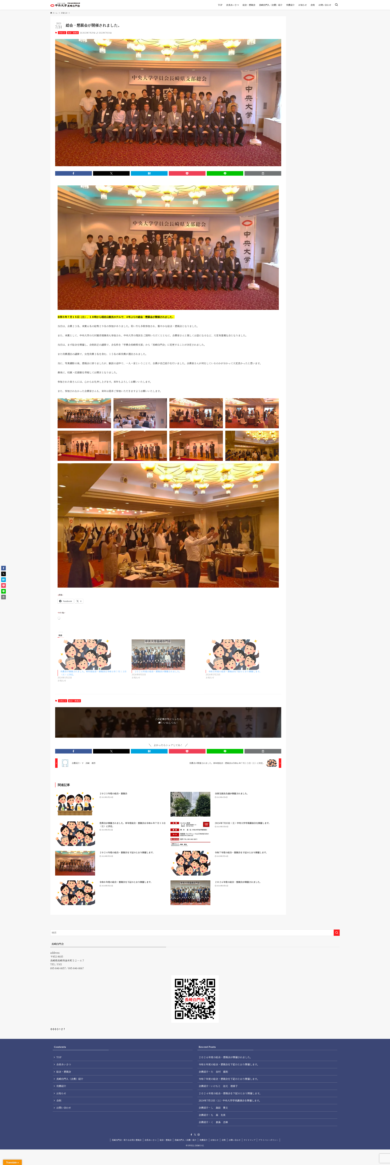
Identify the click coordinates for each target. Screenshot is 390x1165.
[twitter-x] (195, 1134)
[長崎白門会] (65, 4)
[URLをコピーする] (263, 173)
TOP (59, 1057)
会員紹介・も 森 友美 (212, 1115)
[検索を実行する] (337, 932)
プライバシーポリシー (268, 1139)
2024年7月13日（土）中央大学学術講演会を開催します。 (230, 1100)
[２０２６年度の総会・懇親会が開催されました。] (167, 654)
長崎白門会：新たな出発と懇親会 (127, 1139)
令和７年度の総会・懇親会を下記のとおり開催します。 (229, 1079)
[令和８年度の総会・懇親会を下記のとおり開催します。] (241, 654)
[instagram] (198, 1134)
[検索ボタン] (336, 5)
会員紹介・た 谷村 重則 (213, 1071)
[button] (73, 173)
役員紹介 (61, 1086)
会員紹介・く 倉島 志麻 (213, 1122)
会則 (58, 1100)
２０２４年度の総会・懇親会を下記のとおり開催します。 (230, 1093)
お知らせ (62, 32)
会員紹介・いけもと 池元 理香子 (218, 1086)
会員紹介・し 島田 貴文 (213, 1107)
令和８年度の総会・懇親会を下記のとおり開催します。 (235, 671)
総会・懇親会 (73, 32)
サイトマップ (249, 1139)
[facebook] (191, 1134)
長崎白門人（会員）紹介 (69, 1079)
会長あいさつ (63, 1064)
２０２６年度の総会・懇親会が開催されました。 (157, 671)
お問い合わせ (63, 1107)
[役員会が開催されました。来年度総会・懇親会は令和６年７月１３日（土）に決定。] (93, 654)
